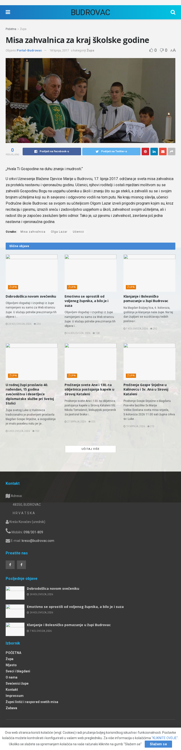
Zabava (11, 708)
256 (38, 324)
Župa (23, 29)
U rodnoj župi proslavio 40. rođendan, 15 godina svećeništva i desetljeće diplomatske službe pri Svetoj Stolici (30, 394)
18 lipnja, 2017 (59, 50)
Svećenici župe (17, 683)
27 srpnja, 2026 (76, 421)
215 (152, 426)
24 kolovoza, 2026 (19, 324)
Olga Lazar (59, 231)
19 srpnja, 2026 (135, 426)
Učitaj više (90, 449)
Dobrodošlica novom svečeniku (31, 296)
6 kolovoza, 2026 (19, 431)
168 (97, 333)
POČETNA (13, 653)
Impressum (15, 696)
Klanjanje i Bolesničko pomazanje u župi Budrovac (145, 298)
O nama (11, 677)
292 (154, 328)
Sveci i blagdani (18, 671)
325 (93, 421)
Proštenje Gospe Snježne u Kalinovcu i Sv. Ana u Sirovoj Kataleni (145, 389)
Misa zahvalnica (33, 231)
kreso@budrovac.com (38, 541)
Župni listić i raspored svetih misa (32, 702)
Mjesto (11, 665)
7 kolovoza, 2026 (137, 328)
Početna (11, 29)
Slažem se (158, 744)
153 (37, 431)
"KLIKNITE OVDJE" (165, 738)
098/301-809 (33, 532)
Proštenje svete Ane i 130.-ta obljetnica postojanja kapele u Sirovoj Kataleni (89, 389)
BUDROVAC (90, 12)
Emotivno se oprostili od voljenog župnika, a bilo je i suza (86, 301)
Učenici (78, 231)
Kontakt (12, 689)
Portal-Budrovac (29, 50)
